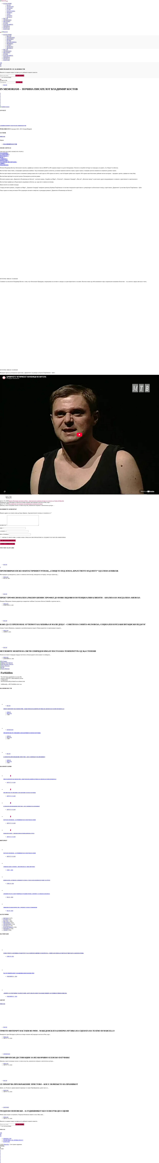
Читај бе (2, 136)
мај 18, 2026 (10, 910)
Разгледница (11, 11)
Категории (7, 3)
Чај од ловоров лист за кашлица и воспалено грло (18, 973)
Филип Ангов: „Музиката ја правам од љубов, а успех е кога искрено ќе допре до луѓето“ (26, 880)
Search (19, 82)
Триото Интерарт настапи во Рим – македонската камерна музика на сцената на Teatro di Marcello (36, 501)
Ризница (9, 12)
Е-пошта (3, 531)
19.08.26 (9, 712)
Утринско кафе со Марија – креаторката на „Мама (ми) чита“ (19, 866)
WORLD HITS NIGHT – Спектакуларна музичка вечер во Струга (18, 833)
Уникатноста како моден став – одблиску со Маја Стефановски (20, 907)
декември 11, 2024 (12, 976)
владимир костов (10, 144)
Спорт (9, 14)
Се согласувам (6, 77)
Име (1, 528)
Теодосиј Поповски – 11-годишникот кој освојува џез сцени (19, 819)
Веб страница (4, 534)
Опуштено (10, 6)
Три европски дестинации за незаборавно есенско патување (26, 504)
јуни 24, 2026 (10, 883)
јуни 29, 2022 (10, 956)
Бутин (9, 9)
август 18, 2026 (11, 809)
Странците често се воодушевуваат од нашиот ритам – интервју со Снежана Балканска (26, 893)
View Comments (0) (7, 543)
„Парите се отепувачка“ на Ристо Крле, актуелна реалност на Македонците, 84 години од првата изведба (35, 993)
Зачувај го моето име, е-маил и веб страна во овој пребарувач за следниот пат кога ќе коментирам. (34, 537)
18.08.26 (9, 760)
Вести (9, 5)
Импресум (7, 1138)
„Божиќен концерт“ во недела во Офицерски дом (13, 125)
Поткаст (9, 15)
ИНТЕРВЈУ (10, 8)
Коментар (3, 525)
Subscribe (20, 75)
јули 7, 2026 (10, 870)
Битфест (9, 17)
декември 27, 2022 (12, 996)
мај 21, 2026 (10, 897)
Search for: (3, 80)
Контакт (6, 29)
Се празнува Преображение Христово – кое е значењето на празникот (24, 757)
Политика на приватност (13, 1140)
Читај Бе (6, 1144)
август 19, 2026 (11, 782)
